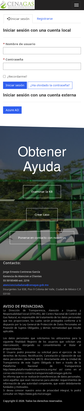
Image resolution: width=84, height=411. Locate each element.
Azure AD (12, 110)
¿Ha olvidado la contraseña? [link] (50, 85)
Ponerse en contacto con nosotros (42, 237)
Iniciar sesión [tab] (19, 19)
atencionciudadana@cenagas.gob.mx (26, 285)
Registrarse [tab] (45, 18)
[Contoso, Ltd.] (17, 4)
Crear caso (42, 214)
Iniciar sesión (15, 85)
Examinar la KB (42, 191)
